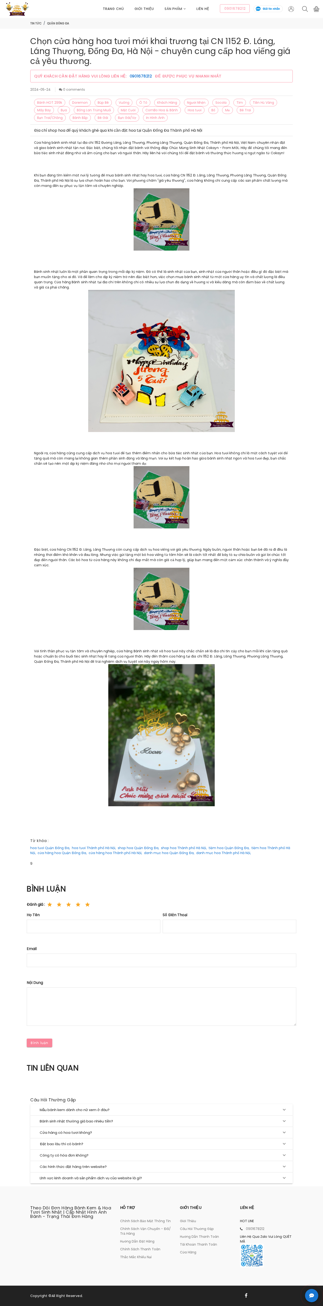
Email (32, 948)
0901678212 (141, 76)
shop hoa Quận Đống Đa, (138, 848)
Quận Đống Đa (58, 23)
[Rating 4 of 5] (78, 904)
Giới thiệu (144, 8)
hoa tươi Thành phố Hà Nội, (94, 848)
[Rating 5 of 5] (87, 904)
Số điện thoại (175, 915)
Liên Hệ (202, 8)
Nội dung (35, 982)
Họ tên (33, 915)
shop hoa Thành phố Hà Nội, (184, 848)
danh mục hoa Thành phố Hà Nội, (223, 853)
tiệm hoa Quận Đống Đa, (229, 848)
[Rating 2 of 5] (59, 904)
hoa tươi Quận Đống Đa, (50, 848)
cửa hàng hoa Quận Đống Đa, (62, 853)
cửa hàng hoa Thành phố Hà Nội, (115, 853)
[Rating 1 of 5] (49, 904)
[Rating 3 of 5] (68, 904)
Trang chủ (113, 8)
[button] (181, 8)
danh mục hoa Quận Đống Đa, (169, 853)
